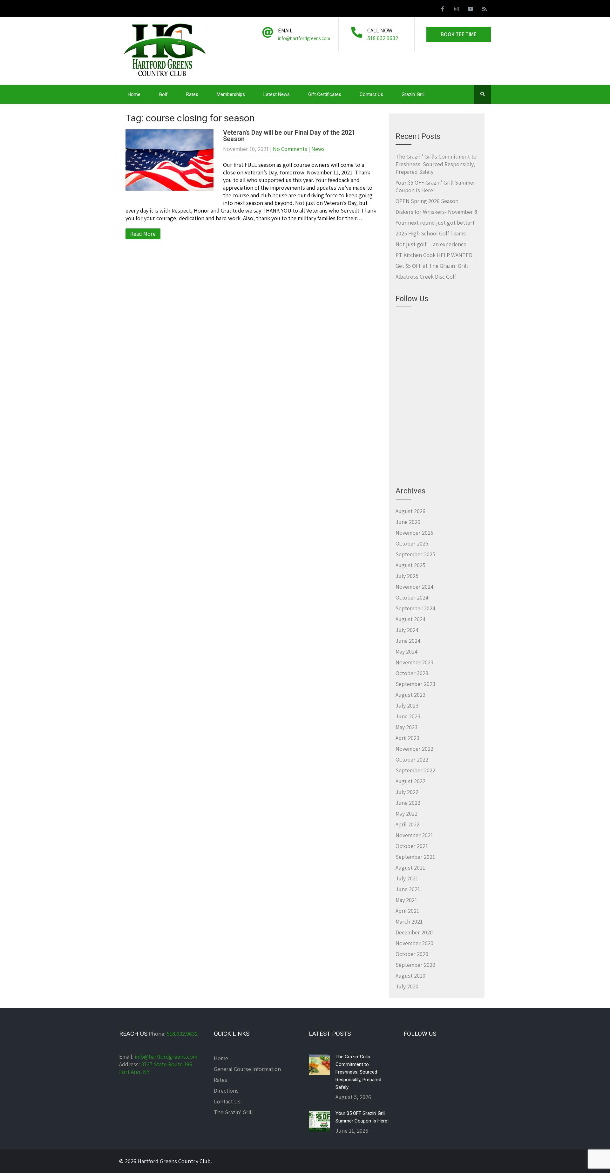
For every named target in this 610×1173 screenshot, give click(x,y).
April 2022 (407, 824)
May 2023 (406, 727)
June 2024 (408, 640)
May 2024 (406, 651)
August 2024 (410, 619)
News (318, 149)
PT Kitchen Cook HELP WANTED (434, 255)
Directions (226, 1090)
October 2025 (412, 543)
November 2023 (414, 662)
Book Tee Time (459, 34)
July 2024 (407, 630)
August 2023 (410, 694)
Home (134, 94)
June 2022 (408, 802)
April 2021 (407, 910)
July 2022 (407, 792)
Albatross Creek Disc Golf (426, 276)
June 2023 (408, 716)
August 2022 (410, 781)
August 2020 (410, 975)
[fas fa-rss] (484, 10)
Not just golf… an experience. (432, 244)
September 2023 (415, 684)
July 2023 (407, 705)
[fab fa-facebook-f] (442, 10)
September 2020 (415, 964)
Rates (192, 94)
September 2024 (415, 608)
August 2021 (410, 867)
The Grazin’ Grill (233, 1112)
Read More (143, 233)
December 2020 (414, 932)
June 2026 (408, 521)
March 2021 (409, 921)
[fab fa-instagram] (456, 10)
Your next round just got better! (435, 222)
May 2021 (406, 900)
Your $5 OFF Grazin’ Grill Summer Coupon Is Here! (362, 1117)
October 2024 (412, 597)
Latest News (276, 94)
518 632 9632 (382, 38)
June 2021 (408, 889)
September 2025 (415, 554)
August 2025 (410, 565)
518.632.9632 (182, 1033)
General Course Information (247, 1069)
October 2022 (412, 759)
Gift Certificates (324, 94)
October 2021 (412, 846)
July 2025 (407, 576)
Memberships (231, 94)
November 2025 (414, 532)
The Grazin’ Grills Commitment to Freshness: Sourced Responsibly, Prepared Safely (436, 164)
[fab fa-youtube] (470, 10)
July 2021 (407, 878)
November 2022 (414, 748)
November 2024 (414, 586)
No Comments (290, 149)
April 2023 (407, 738)
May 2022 (406, 813)
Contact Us (371, 94)
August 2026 (410, 511)
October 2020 (412, 954)
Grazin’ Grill (413, 94)
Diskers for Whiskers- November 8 (436, 211)
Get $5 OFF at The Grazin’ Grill (432, 265)
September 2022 (415, 770)
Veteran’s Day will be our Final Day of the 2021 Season (289, 136)
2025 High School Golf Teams (431, 233)
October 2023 (412, 673)
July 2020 (407, 986)
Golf (163, 94)
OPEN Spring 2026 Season (427, 201)
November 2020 (414, 943)
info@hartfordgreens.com (166, 1056)
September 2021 (415, 856)
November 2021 (414, 835)
